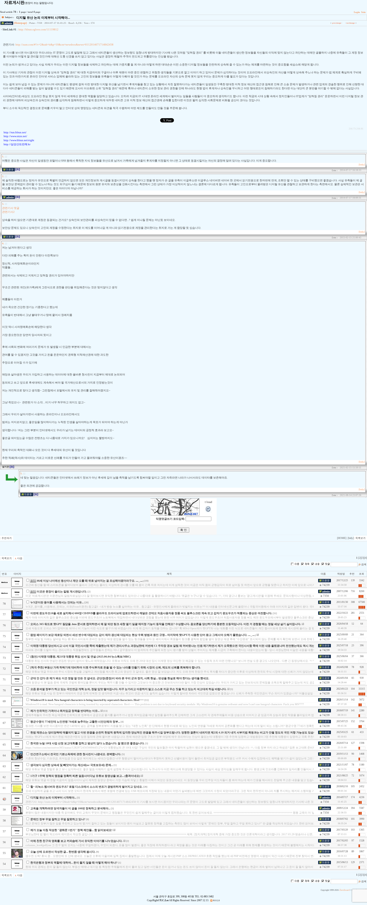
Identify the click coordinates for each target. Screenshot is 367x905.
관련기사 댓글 (10, 208)
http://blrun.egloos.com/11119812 (38, 29)
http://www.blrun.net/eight (19, 140)
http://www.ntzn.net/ (15, 136)
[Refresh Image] (208, 511)
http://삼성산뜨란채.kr (17, 144)
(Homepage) (20, 22)
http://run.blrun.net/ (15, 132)
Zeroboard (344, 890)
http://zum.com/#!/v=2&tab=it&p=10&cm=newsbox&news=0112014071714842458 (64, 44)
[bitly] (362, 164)
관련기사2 (8, 211)
